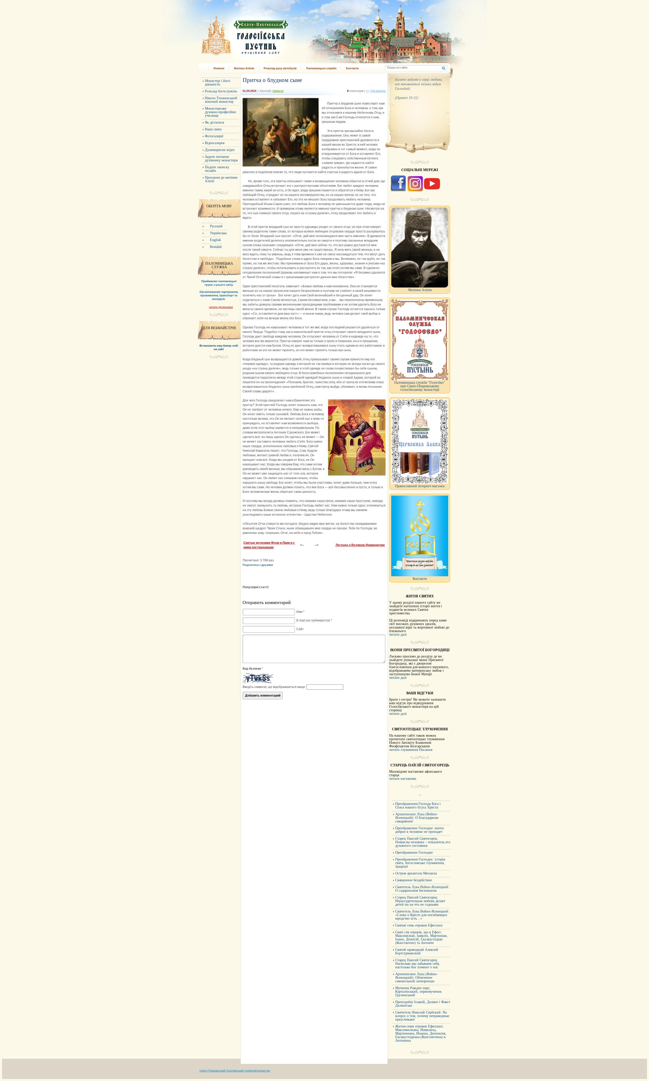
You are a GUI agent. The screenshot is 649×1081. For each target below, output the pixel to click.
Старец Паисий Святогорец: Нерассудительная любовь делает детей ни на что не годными (420, 901)
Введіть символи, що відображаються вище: (274, 687)
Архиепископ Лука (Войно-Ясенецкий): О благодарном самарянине (416, 817)
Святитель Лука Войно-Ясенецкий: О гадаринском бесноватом (422, 888)
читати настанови (402, 779)
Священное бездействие (413, 880)
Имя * (300, 612)
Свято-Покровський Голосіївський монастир (271, 34)
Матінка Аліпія (244, 68)
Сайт (300, 629)
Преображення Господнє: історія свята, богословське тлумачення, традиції (420, 862)
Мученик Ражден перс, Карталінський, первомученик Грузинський (418, 991)
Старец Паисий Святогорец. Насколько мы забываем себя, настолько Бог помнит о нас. (417, 963)
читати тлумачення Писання (410, 750)
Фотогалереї (214, 136)
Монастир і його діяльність (217, 82)
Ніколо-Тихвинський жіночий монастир (221, 100)
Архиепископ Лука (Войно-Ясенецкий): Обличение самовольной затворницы (416, 977)
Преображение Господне (414, 852)
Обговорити (378, 90)
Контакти (352, 68)
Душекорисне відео (220, 150)
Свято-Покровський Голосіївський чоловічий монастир (235, 1070)
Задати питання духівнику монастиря (221, 158)
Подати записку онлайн (217, 169)
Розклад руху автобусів (280, 68)
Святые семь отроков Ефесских (419, 925)
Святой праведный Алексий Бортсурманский (416, 951)
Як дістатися (214, 122)
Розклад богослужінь (221, 91)
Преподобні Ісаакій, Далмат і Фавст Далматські (422, 1003)
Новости (278, 90)
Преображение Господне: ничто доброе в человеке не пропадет (419, 830)
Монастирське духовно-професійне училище (220, 112)
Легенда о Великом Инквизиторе (360, 545)
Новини (218, 68)
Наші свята (213, 129)
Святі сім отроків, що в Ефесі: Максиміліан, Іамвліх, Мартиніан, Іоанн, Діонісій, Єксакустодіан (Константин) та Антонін (421, 937)
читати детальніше (221, 307)
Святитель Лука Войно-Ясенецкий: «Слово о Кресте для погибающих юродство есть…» (422, 914)
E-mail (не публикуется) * (314, 620)
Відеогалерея (214, 143)
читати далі (398, 634)
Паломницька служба (321, 68)
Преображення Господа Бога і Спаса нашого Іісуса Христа (418, 805)
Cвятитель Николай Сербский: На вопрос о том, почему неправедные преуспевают (422, 1015)
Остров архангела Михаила (416, 873)
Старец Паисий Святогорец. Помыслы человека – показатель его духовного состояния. (422, 842)
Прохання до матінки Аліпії (221, 179)
